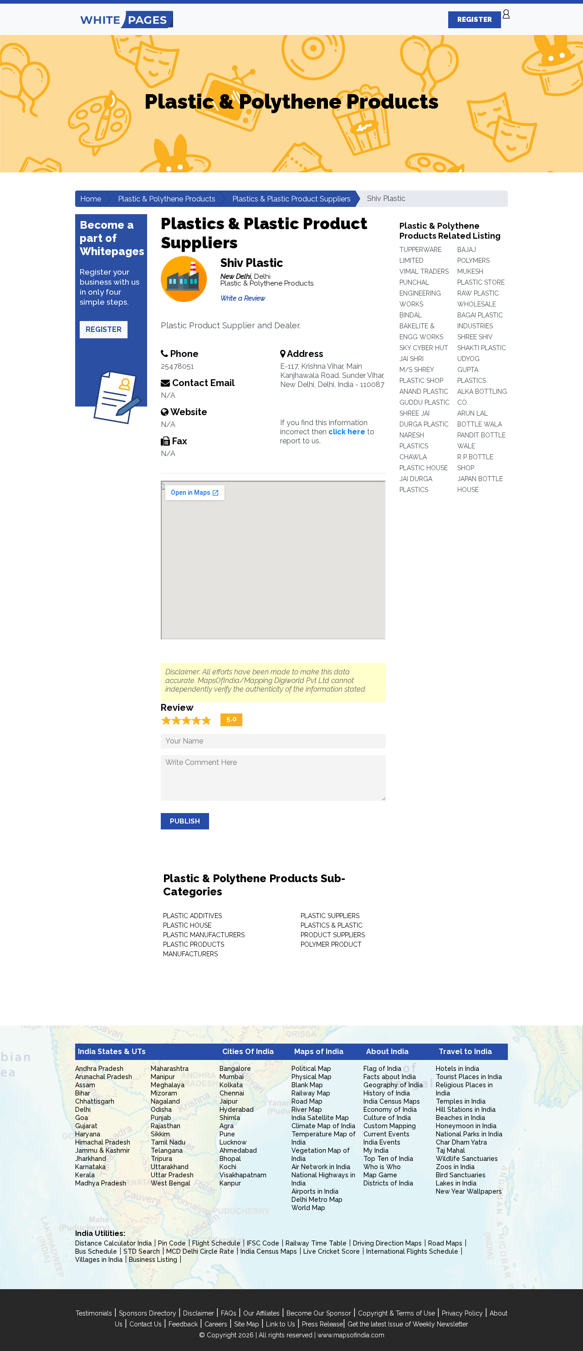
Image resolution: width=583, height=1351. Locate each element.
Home (90, 199)
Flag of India (382, 1068)
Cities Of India (248, 1051)
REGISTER (474, 19)
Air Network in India (321, 1166)
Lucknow (233, 1142)
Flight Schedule (216, 1243)
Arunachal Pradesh (103, 1076)
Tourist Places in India (469, 1076)
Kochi (228, 1166)
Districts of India (388, 1183)
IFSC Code (263, 1243)
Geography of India (393, 1085)
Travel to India (465, 1051)
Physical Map (312, 1076)
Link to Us (280, 1324)
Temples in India (461, 1101)
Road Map (307, 1101)
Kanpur (230, 1183)
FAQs (228, 1313)
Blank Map (307, 1085)
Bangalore (235, 1068)
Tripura (161, 1158)
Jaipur (229, 1101)
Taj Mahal (450, 1150)
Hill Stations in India (466, 1109)
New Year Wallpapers (469, 1191)
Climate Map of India (323, 1126)
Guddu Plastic (424, 402)
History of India (386, 1093)
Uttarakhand (170, 1166)
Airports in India (315, 1191)
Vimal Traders (424, 271)
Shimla (230, 1117)
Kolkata (231, 1085)
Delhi (83, 1109)
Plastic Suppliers (330, 915)
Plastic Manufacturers (204, 935)
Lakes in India (456, 1183)
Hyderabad (237, 1109)
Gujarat (86, 1126)
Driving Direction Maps (387, 1243)
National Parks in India (469, 1134)
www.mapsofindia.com (350, 1335)
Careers (216, 1324)
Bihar (82, 1093)
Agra (227, 1126)
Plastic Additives (192, 915)
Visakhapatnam (243, 1175)
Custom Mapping (389, 1126)
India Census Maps (391, 1101)
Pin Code (172, 1243)
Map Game (380, 1175)
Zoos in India (455, 1166)
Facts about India (389, 1076)
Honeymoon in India (466, 1126)
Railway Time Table (316, 1243)
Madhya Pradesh (100, 1183)
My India (376, 1150)
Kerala (85, 1175)
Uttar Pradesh (172, 1175)
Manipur (163, 1076)
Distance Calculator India (113, 1243)
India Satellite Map (320, 1117)
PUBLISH (185, 821)
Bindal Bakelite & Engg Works (421, 326)
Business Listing (153, 1259)
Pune (227, 1134)
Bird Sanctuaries (461, 1175)
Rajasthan (165, 1126)
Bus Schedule (96, 1251)
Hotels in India (457, 1068)
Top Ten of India (388, 1158)
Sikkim (160, 1134)
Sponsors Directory (147, 1313)
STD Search (141, 1251)
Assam (85, 1085)
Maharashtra (170, 1068)
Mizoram (164, 1093)
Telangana (167, 1150)
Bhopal (230, 1158)
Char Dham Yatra (461, 1142)
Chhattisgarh (94, 1101)
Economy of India (390, 1109)
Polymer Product (331, 944)
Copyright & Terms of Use (396, 1313)
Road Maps (445, 1243)
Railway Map (311, 1093)
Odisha (161, 1109)
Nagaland (165, 1101)
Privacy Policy (462, 1313)
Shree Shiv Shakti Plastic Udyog (481, 347)
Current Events (386, 1134)
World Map (308, 1207)
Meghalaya (167, 1085)
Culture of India (387, 1117)
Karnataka (90, 1166)
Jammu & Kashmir (102, 1150)
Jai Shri (411, 358)
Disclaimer (198, 1313)
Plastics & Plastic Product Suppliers (291, 199)
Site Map (246, 1324)
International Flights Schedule (412, 1251)
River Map (307, 1109)
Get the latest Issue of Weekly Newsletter (408, 1324)
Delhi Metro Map (317, 1199)
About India (387, 1051)
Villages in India (99, 1259)
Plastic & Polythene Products (166, 199)
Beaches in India (460, 1117)
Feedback (183, 1324)
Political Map (311, 1068)
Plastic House (187, 925)
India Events (381, 1142)
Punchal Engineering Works (420, 293)
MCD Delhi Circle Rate (200, 1251)
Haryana (87, 1134)
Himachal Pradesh (102, 1142)
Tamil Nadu (168, 1142)
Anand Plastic (423, 391)
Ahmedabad (238, 1150)
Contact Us (145, 1324)
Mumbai (232, 1076)
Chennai (232, 1093)
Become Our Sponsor (318, 1313)
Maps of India (318, 1051)
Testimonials (94, 1313)
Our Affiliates (261, 1313)
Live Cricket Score (331, 1251)
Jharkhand (90, 1158)
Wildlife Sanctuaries (467, 1158)
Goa (81, 1117)
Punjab (161, 1117)
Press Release (322, 1324)
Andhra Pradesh (99, 1068)
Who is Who (382, 1166)
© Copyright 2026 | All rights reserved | (258, 1335)
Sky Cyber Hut (423, 348)
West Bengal (170, 1183)
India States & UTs (112, 1051)
